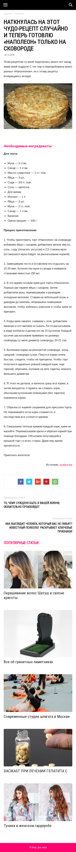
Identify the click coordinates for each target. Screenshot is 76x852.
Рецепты (19, 13)
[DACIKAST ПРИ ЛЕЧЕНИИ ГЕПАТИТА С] (38, 748)
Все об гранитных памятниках (28, 662)
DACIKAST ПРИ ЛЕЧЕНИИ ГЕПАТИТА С (35, 771)
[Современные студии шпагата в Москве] (38, 693)
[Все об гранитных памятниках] (38, 633)
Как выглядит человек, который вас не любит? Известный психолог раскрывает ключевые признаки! (38, 527)
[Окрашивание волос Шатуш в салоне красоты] (38, 569)
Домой (7, 13)
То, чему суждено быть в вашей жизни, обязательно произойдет (32, 505)
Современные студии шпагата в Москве (37, 716)
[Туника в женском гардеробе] (38, 802)
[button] (71, 5)
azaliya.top (65, 464)
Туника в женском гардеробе (27, 825)
